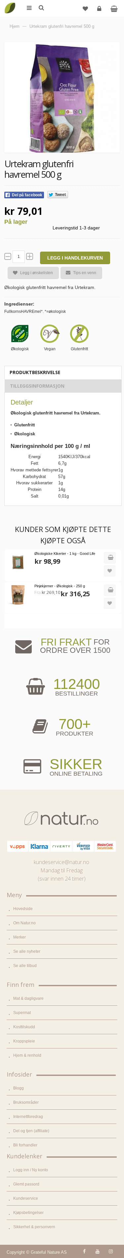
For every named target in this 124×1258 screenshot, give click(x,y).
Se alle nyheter (26, 951)
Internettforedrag (28, 1116)
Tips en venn (84, 272)
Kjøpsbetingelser (28, 1212)
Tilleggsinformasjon (37, 386)
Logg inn (99, 8)
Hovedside (23, 908)
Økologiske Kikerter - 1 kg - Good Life (64, 554)
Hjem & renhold (27, 1055)
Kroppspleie (24, 1041)
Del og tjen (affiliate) (31, 1131)
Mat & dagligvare (28, 998)
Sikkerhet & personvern (34, 1227)
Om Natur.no (24, 923)
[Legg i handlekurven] (110, 557)
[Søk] (41, 8)
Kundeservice (25, 1198)
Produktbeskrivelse (35, 372)
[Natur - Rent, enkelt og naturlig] (10, 3)
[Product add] (114, 8)
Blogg (18, 1088)
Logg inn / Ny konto (30, 1170)
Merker (19, 937)
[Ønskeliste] (85, 8)
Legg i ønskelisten (36, 272)
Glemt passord (26, 1184)
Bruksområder (26, 1102)
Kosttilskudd (24, 1027)
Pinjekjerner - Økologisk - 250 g (59, 586)
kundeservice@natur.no (61, 862)
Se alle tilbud (25, 965)
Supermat (22, 1012)
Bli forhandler (25, 1145)
